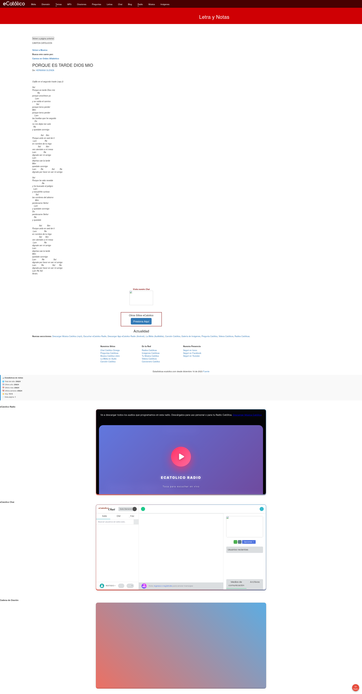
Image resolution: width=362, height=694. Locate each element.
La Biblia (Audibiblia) (155, 336)
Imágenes (164, 4)
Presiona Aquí (141, 321)
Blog (130, 4)
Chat (120, 4)
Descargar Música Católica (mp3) (67, 336)
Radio (140, 4)
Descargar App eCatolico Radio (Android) (126, 336)
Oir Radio (355, 687)
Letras (109, 4)
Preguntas (96, 4)
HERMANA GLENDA (45, 70)
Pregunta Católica (209, 336)
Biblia (33, 4)
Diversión (46, 4)
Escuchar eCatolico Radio (94, 336)
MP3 (69, 4)
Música (151, 4)
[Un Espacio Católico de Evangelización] (14, 6)
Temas (59, 4)
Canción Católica (172, 336)
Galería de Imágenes (190, 336)
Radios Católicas (242, 336)
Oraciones (81, 4)
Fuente (206, 371)
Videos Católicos (226, 336)
